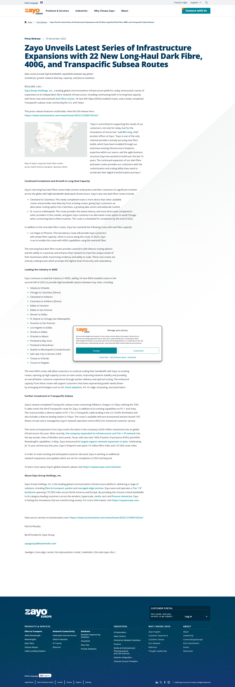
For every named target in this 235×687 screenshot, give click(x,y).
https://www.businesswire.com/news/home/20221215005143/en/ (61, 115)
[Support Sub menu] (200, 2)
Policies (69, 682)
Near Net (85, 645)
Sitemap (88, 682)
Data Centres (120, 636)
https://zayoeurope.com (125, 500)
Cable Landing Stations (35, 651)
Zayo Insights (154, 631)
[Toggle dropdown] (70, 11)
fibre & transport (54, 488)
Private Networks (89, 649)
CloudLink (85, 641)
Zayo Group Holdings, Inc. (39, 90)
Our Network (154, 643)
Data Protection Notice (118, 357)
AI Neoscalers (120, 632)
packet (69, 488)
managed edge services (90, 488)
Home (30, 22)
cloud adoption (73, 387)
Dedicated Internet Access (65, 635)
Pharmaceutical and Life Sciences (122, 652)
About (186, 631)
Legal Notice (131, 357)
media (97, 496)
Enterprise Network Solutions (127, 640)
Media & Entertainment (124, 648)
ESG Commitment (191, 643)
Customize (139, 350)
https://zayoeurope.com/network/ (102, 466)
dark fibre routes (64, 98)
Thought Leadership (158, 651)
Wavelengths (30, 639)
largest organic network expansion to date (104, 441)
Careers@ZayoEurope (193, 639)
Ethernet (57, 647)
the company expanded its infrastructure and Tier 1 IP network (101, 433)
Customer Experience (158, 635)
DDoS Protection (60, 639)
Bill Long (127, 132)
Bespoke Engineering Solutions (90, 635)
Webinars (153, 647)
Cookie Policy (104, 357)
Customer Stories (156, 639)
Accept (96, 350)
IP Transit (57, 643)
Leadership (188, 635)
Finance (117, 644)
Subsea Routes (31, 647)
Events (186, 647)
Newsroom (188, 651)
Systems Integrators (123, 657)
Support (78, 682)
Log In (188, 616)
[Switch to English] (41, 2)
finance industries (122, 496)
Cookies (60, 682)
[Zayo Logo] (34, 11)
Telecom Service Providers (126, 661)
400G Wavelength (33, 635)
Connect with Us (196, 10)
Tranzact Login (180, 2)
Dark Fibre (29, 643)
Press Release (41, 22)
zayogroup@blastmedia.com (40, 543)
